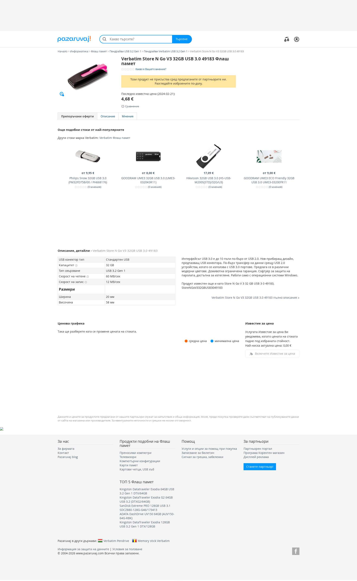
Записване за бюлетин (198, 453)
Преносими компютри (135, 453)
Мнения (127, 116)
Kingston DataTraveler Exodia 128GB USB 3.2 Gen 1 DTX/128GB (145, 524)
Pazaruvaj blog (68, 457)
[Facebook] (295, 550)
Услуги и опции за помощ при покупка (209, 449)
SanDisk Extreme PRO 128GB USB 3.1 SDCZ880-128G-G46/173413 (145, 508)
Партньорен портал (258, 449)
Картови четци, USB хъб (137, 469)
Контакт (63, 453)
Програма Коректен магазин (264, 453)
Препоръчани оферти (77, 116)
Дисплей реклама (256, 457)
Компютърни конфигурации (140, 461)
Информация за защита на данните (83, 549)
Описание (108, 116)
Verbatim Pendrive (116, 541)
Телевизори (128, 457)
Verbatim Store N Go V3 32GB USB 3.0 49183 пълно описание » (255, 297)
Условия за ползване (127, 549)
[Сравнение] (287, 39)
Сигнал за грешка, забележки (202, 457)
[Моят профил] (296, 39)
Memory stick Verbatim (154, 541)
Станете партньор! (259, 467)
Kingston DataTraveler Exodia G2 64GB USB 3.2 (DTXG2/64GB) (146, 499)
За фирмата (66, 449)
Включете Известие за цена (275, 354)
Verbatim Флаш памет (114, 138)
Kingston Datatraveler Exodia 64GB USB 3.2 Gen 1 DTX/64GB (147, 491)
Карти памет (129, 465)
